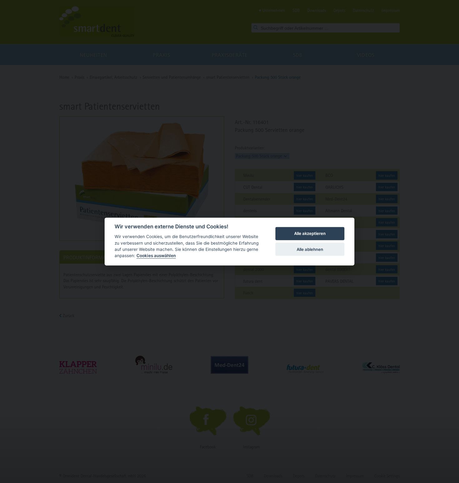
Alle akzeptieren (310, 233)
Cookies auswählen (156, 255)
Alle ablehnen (310, 248)
